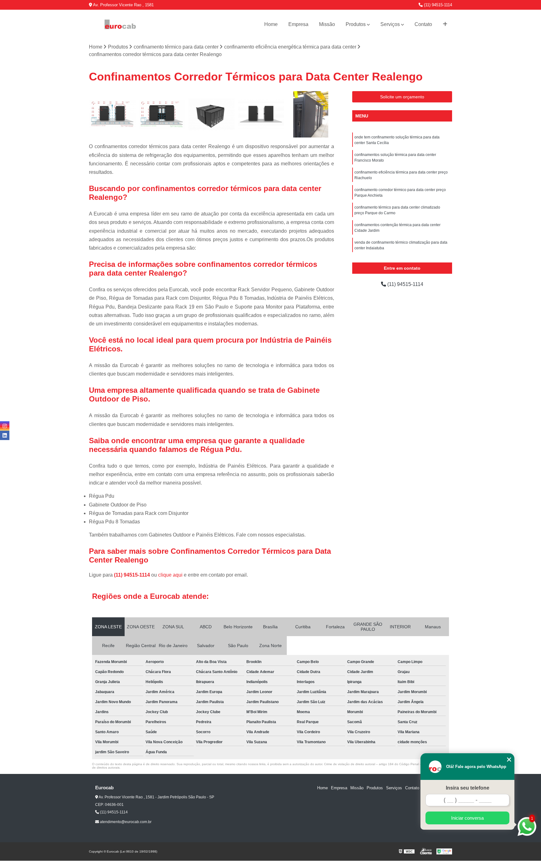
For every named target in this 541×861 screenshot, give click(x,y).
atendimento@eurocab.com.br (125, 822)
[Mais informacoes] (445, 24)
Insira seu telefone (467, 788)
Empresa (298, 24)
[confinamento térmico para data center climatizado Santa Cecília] (162, 114)
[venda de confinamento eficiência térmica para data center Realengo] (112, 114)
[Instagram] (4, 426)
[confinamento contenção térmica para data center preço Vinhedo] (261, 114)
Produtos (356, 24)
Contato (423, 24)
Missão (327, 24)
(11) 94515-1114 (437, 5)
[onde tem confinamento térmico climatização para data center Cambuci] (211, 114)
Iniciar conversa (467, 818)
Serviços (390, 24)
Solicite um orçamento (402, 96)
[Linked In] (4, 435)
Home (271, 24)
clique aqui (170, 575)
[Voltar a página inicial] (120, 24)
